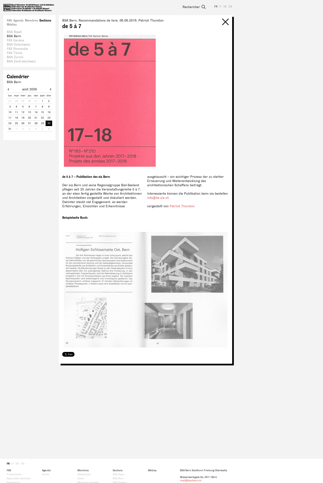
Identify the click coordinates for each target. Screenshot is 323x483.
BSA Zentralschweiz (21, 61)
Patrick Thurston (182, 206)
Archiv (45, 474)
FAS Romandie (17, 49)
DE (225, 6)
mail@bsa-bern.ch (190, 480)
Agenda (18, 20)
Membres (31, 20)
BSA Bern (14, 36)
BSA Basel (14, 32)
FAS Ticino (14, 53)
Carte (80, 478)
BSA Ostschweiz (18, 44)
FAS (9, 20)
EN (230, 6)
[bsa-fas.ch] (28, 7)
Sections (45, 20)
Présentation (14, 474)
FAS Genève (15, 40)
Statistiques (84, 474)
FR (216, 6)
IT (220, 6)
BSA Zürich (15, 57)
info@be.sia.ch (158, 198)
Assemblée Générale (18, 478)
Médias (12, 24)
